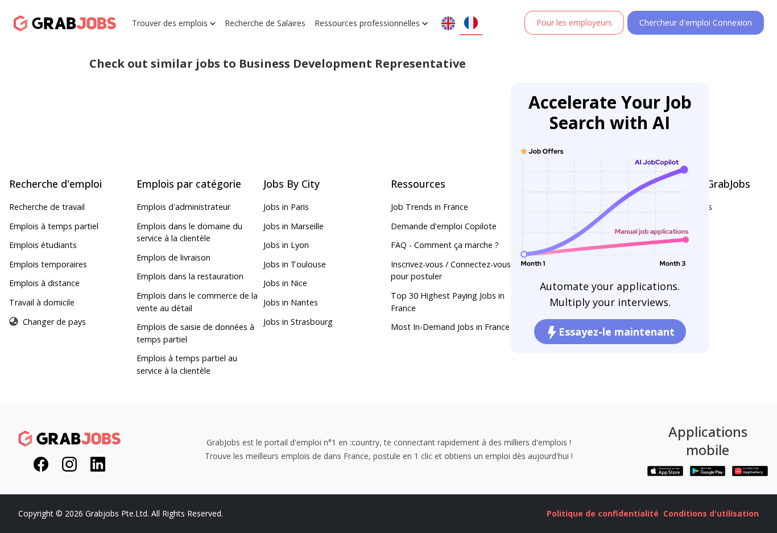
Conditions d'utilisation (711, 513)
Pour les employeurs (574, 22)
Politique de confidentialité (603, 513)
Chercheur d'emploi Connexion (695, 22)
